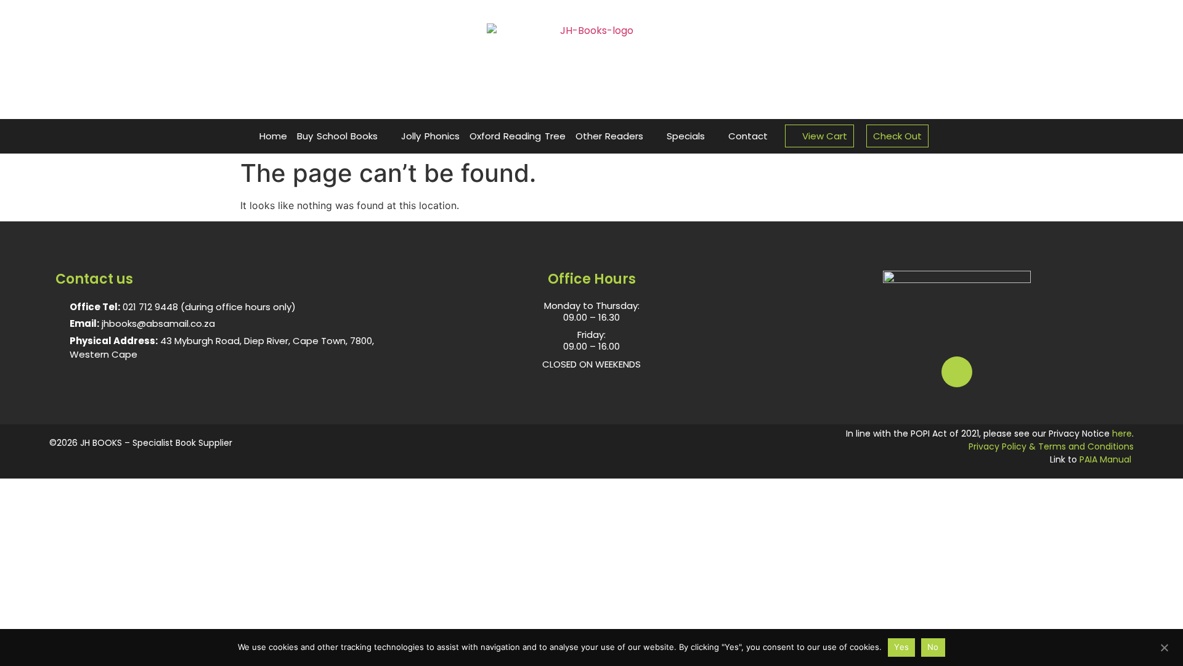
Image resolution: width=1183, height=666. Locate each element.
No (933, 647)
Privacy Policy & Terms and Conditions (1051, 446)
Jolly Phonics (430, 136)
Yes (901, 647)
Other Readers (609, 136)
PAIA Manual (1105, 459)
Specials (686, 136)
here (1122, 433)
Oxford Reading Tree (518, 136)
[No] (1164, 646)
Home (273, 136)
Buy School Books (337, 136)
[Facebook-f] (956, 371)
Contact (748, 136)
